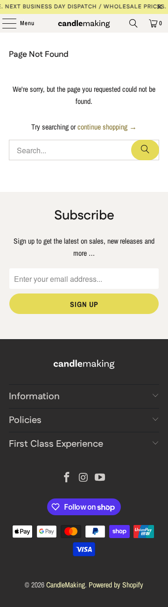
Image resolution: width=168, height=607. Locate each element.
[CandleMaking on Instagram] (84, 478)
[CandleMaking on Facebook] (67, 478)
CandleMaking (65, 585)
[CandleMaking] (84, 23)
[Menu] (4, 23)
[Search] (133, 23)
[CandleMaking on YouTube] (100, 478)
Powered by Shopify (116, 585)
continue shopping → (107, 127)
